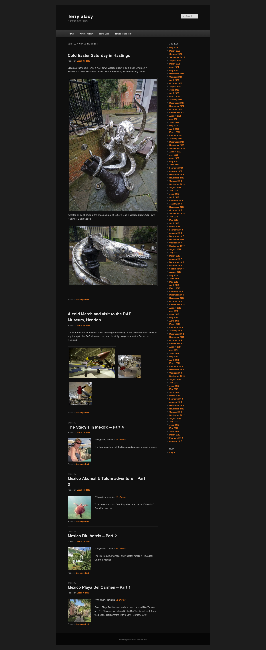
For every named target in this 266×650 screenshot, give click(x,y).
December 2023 (176, 73)
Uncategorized (82, 299)
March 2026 (174, 50)
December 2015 (176, 294)
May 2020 (173, 161)
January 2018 (175, 232)
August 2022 (175, 86)
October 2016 (175, 265)
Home (71, 33)
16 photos (121, 548)
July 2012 (173, 421)
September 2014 (177, 343)
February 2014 (176, 366)
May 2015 (173, 317)
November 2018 (176, 206)
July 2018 (173, 216)
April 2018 (174, 223)
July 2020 (173, 154)
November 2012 (176, 408)
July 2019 (173, 190)
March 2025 (174, 63)
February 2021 (176, 135)
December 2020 (176, 141)
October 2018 (175, 210)
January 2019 (175, 203)
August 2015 (175, 307)
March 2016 (174, 288)
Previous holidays (87, 33)
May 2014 (173, 356)
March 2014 (174, 363)
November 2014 (176, 337)
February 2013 (176, 398)
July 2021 (173, 119)
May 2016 (173, 281)
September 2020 (177, 148)
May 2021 (173, 125)
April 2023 (174, 80)
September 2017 (177, 245)
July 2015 (173, 311)
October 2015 (175, 301)
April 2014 (174, 359)
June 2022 (174, 89)
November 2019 (176, 177)
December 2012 (176, 405)
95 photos (121, 599)
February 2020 (176, 167)
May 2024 (173, 70)
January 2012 (175, 441)
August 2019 (175, 187)
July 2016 (173, 275)
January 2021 (175, 138)
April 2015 (174, 320)
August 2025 (175, 60)
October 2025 (175, 54)
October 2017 (175, 242)
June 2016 (174, 278)
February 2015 (176, 327)
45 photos (121, 439)
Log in (172, 452)
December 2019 (176, 174)
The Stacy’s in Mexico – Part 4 (96, 427)
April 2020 (174, 164)
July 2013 (173, 382)
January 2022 (175, 99)
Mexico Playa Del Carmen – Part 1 (99, 587)
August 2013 (175, 379)
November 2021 (176, 106)
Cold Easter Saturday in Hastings (99, 55)
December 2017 (176, 236)
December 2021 (176, 102)
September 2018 (177, 213)
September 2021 (177, 112)
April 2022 (174, 93)
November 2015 (176, 297)
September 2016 (177, 268)
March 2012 (174, 434)
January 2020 (175, 171)
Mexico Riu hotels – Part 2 (92, 536)
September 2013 (177, 376)
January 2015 (175, 330)
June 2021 (174, 122)
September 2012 (177, 415)
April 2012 (174, 431)
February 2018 (176, 229)
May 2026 (173, 47)
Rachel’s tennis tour (122, 33)
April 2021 (174, 128)
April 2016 (174, 284)
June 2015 (174, 314)
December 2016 (176, 262)
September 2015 (177, 304)
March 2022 (174, 96)
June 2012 (174, 424)
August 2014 (175, 346)
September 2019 (177, 184)
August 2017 (175, 249)
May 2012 (173, 428)
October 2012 (175, 411)
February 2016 (176, 291)
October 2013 (175, 372)
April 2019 (174, 197)
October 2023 (175, 76)
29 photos (121, 496)
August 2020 (175, 151)
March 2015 (174, 323)
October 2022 (175, 83)
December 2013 (176, 369)
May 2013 (173, 389)
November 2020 (176, 145)
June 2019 (174, 193)
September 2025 (177, 57)
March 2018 (174, 226)
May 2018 (173, 219)
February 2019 (176, 200)
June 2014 (174, 353)
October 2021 (175, 109)
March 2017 (174, 255)
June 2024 (174, 67)
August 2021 (175, 115)
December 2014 (176, 333)
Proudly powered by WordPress (133, 639)
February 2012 (176, 437)
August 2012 (175, 418)
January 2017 (175, 258)
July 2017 (173, 252)
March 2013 (174, 395)
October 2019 (175, 180)
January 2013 (175, 402)
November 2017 (176, 239)
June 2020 (174, 158)
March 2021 (174, 132)
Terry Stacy (80, 16)
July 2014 (173, 349)
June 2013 (174, 385)
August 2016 (175, 271)
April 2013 (174, 392)
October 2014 (175, 340)
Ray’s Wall (104, 33)
